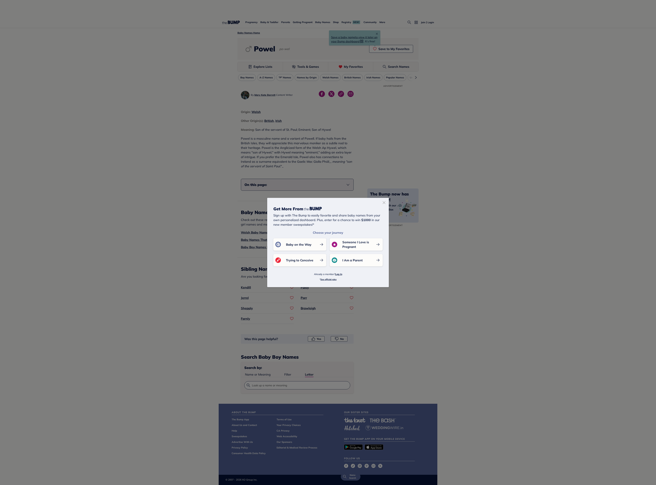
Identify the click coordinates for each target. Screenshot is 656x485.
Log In (338, 274)
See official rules (328, 279)
